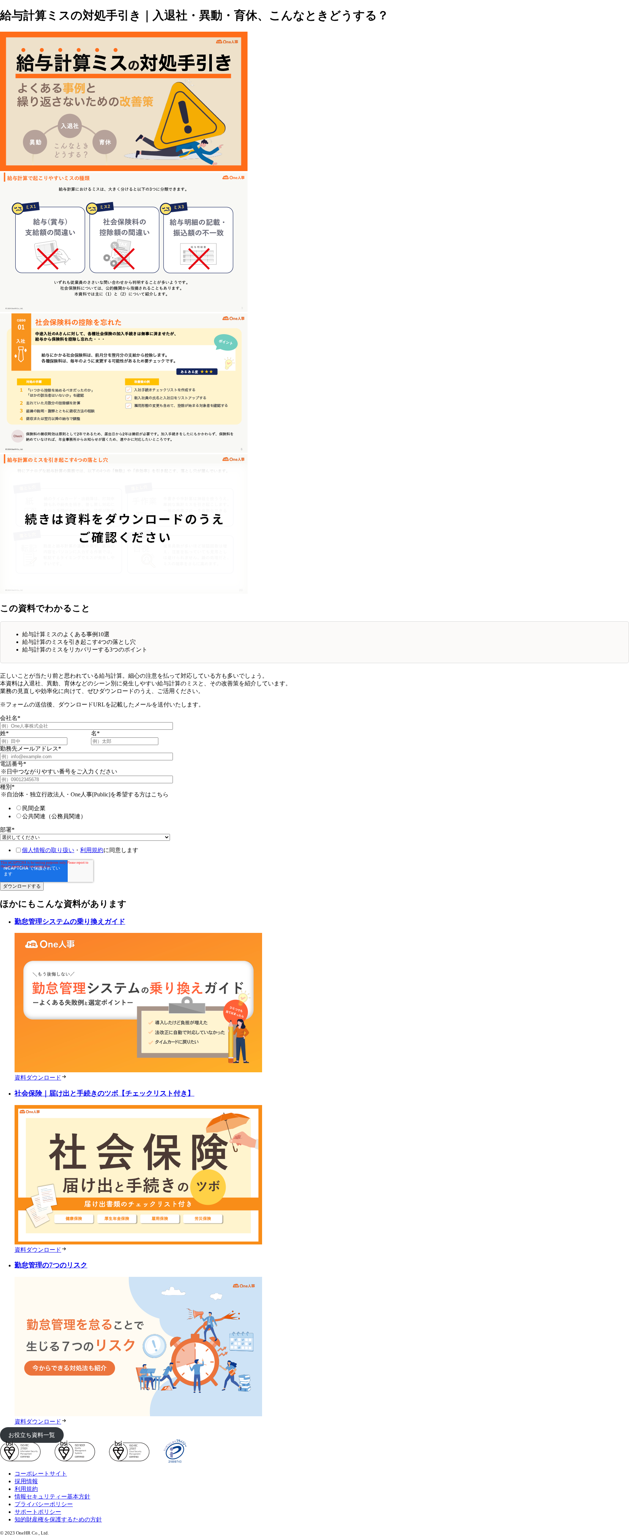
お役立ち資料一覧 (31, 1435)
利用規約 (91, 850)
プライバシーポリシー (44, 1504)
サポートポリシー (38, 1512)
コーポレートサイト (41, 1473)
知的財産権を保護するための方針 (58, 1519)
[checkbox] (89, 812)
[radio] (97, 808)
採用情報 (26, 1481)
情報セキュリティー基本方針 (52, 1496)
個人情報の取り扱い (48, 850)
